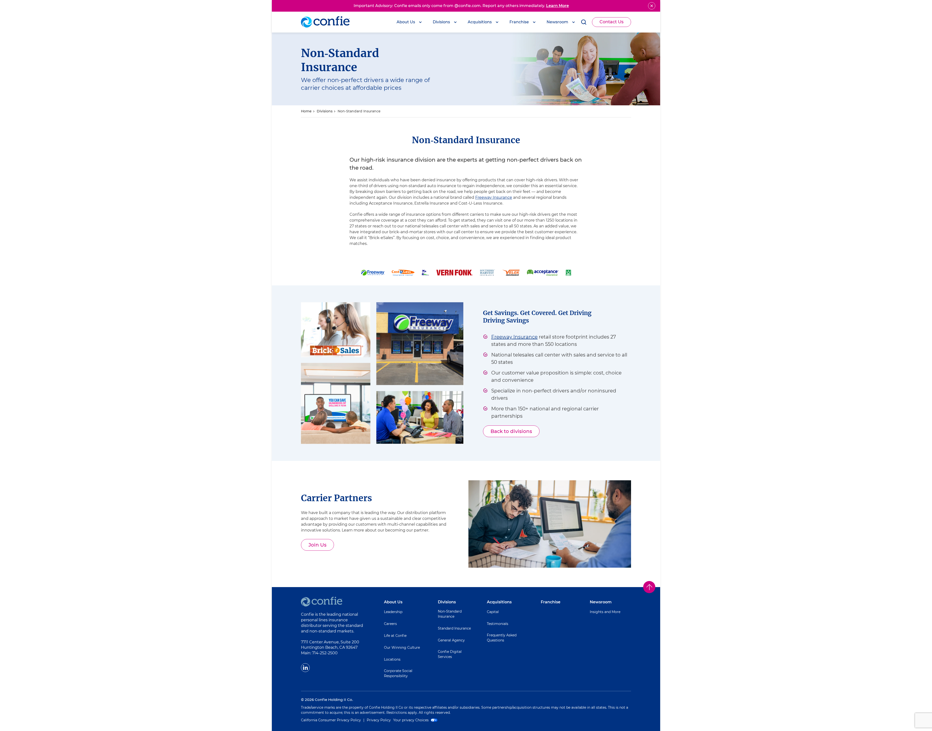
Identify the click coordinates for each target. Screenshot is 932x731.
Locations (392, 659)
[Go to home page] (325, 22)
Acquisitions (499, 602)
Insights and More (605, 612)
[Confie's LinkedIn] (305, 667)
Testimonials (497, 624)
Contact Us (611, 22)
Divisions (325, 111)
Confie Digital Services (450, 654)
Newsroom (601, 602)
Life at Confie (395, 635)
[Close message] (651, 5)
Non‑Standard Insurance (359, 111)
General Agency (451, 640)
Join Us (321, 546)
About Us (393, 602)
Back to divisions (511, 431)
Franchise (550, 602)
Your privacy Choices (411, 720)
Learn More (557, 5)
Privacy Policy (379, 720)
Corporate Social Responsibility (398, 673)
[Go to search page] (583, 22)
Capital (493, 612)
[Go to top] (649, 587)
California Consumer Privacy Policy (331, 720)
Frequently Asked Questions (501, 637)
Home (306, 111)
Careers (390, 624)
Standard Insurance (454, 628)
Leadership (393, 612)
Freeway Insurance (493, 197)
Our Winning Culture (402, 647)
